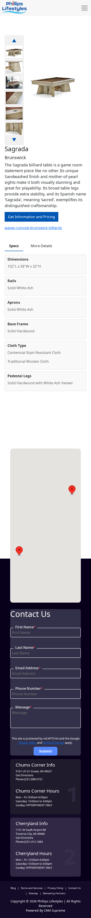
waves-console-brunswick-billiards (33, 227)
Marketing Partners (54, 893)
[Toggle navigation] (84, 8)
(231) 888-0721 (33, 779)
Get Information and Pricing (31, 216)
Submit (45, 751)
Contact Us (74, 888)
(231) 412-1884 (33, 842)
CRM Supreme (54, 910)
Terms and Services (32, 888)
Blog (13, 888)
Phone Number (29, 688)
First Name (25, 627)
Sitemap (33, 893)
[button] (72, 490)
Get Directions (24, 775)
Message (23, 707)
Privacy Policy (27, 743)
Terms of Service (53, 743)
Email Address (27, 668)
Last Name (25, 647)
